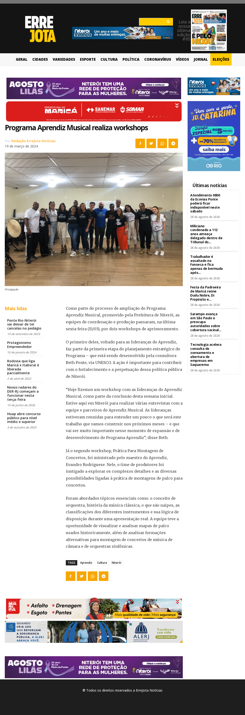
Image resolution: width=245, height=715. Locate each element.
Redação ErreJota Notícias (33, 141)
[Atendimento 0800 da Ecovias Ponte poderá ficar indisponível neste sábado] (231, 198)
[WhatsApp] (162, 143)
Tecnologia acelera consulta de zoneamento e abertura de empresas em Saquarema (205, 354)
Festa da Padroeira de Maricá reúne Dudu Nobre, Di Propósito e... (205, 293)
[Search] (168, 22)
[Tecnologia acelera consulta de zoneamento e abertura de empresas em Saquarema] (231, 348)
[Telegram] (173, 143)
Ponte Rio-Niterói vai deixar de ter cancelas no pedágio (24, 324)
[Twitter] (151, 143)
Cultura (102, 563)
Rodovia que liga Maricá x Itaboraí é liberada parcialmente (23, 367)
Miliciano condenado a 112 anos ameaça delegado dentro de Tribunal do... (206, 234)
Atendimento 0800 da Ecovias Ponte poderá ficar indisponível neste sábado (205, 203)
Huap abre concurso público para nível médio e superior (24, 418)
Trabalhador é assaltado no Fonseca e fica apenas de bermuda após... (206, 264)
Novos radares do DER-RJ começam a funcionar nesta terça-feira (23, 393)
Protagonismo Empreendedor (19, 344)
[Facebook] (140, 143)
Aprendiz (86, 563)
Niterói (116, 563)
